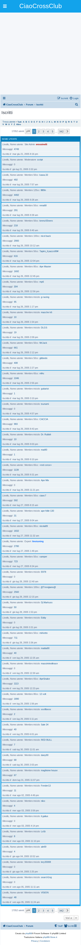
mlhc (41, 373)
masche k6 (46, 312)
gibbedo (43, 358)
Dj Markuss (47, 602)
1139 (16, 470)
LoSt (43, 831)
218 (16, 225)
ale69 (43, 846)
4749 (16, 149)
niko (43, 801)
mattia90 (45, 648)
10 (15, 317)
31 (15, 515)
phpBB (28, 933)
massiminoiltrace (49, 663)
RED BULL (46, 740)
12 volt (42, 694)
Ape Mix (45, 480)
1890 (16, 699)
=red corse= (45, 465)
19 (15, 332)
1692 (16, 271)
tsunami (45, 404)
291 (16, 210)
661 (16, 347)
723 (16, 561)
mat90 (44, 449)
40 (15, 653)
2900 (16, 240)
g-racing (45, 297)
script (40, 159)
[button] (28, 131)
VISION (45, 892)
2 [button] (38, 131)
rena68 (43, 205)
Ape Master (45, 266)
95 (15, 302)
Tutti (19, 122)
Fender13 (46, 785)
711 (15, 637)
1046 (16, 378)
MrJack (43, 343)
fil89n (43, 190)
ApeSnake (44, 678)
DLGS (44, 327)
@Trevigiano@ (48, 587)
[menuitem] (74, 98)
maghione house (49, 770)
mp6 (41, 281)
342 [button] (61, 131)
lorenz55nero (46, 220)
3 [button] (43, 131)
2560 (16, 592)
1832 (16, 531)
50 (15, 607)
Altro (18, 124)
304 (16, 286)
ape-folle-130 (47, 511)
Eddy (43, 617)
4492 (16, 195)
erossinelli (41, 144)
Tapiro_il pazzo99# (48, 251)
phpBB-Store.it (50, 937)
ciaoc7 (42, 495)
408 (16, 363)
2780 (16, 546)
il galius (44, 816)
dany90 (44, 755)
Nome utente (9, 139)
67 (15, 775)
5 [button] (52, 131)
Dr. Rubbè (46, 434)
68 (15, 760)
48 (15, 897)
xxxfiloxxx (46, 709)
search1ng (46, 877)
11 (15, 790)
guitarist (45, 388)
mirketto (43, 633)
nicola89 (43, 526)
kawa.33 (43, 175)
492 (16, 179)
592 (16, 500)
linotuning (38, 541)
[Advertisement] (40, 53)
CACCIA (43, 419)
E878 (43, 572)
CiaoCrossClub (40, 6)
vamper (43, 556)
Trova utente (8, 121)
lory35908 (46, 862)
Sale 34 (44, 724)
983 (16, 424)
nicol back (46, 236)
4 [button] (48, 131)
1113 (16, 683)
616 (16, 256)
